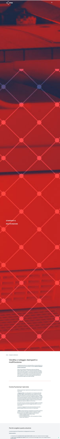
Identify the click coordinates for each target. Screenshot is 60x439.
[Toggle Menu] (51, 2)
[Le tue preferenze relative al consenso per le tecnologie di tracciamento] (58, 437)
